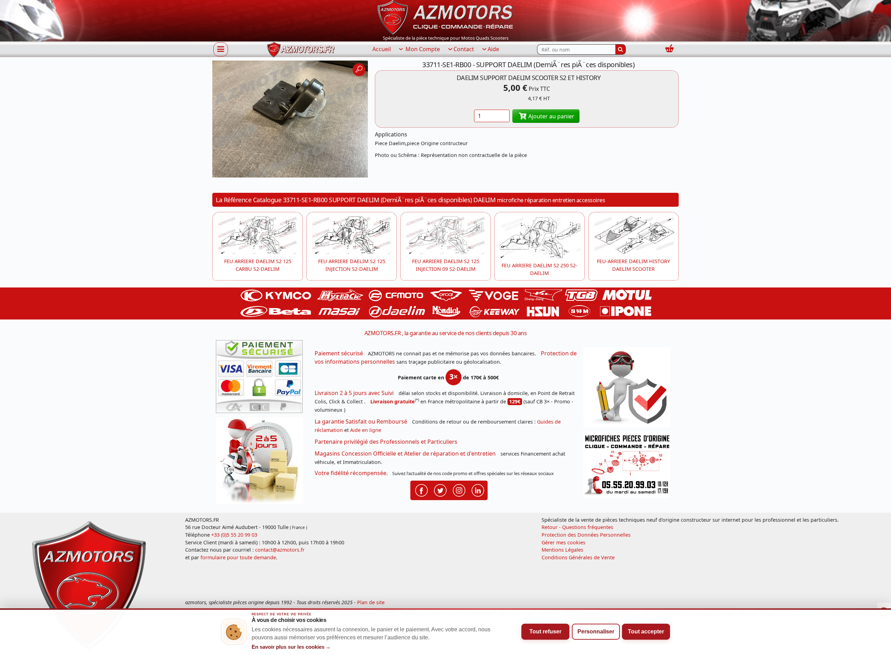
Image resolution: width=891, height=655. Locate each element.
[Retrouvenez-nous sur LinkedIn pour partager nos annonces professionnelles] (478, 490)
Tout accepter (646, 631)
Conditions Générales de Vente (578, 557)
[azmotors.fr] (300, 49)
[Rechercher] (620, 49)
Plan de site (371, 602)
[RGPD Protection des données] (629, 389)
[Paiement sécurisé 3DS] (262, 378)
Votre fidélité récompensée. (351, 473)
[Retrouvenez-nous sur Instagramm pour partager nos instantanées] (459, 490)
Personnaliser (595, 631)
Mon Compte (422, 49)
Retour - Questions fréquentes (577, 527)
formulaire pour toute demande (238, 557)
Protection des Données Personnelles (586, 534)
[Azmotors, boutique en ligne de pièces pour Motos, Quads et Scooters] (445, 17)
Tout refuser (545, 631)
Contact (464, 49)
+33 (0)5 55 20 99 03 (234, 534)
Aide (493, 49)
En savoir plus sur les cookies (291, 647)
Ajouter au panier (550, 116)
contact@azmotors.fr (280, 549)
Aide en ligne (365, 430)
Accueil (381, 49)
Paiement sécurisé (339, 353)
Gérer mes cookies (563, 542)
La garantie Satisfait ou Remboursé (361, 421)
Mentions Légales (562, 549)
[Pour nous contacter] (629, 467)
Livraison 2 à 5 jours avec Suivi (354, 393)
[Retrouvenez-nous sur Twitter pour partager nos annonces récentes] (440, 490)
